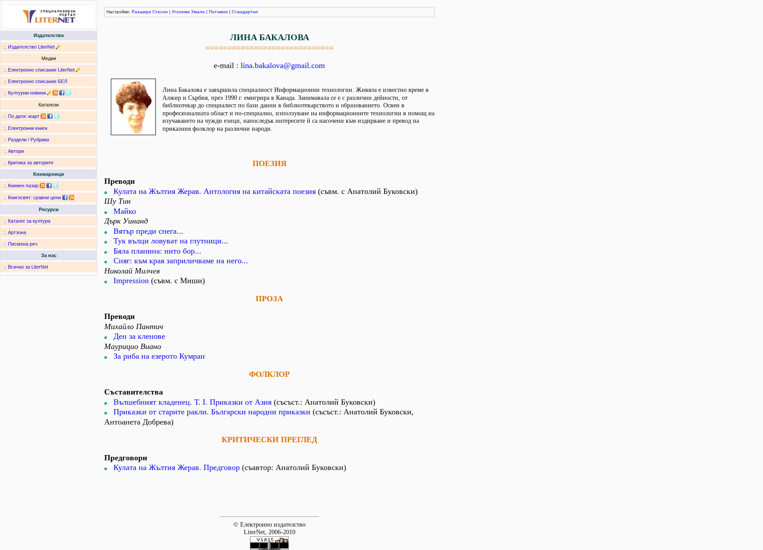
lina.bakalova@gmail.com (283, 65)
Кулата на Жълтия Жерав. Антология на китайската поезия (214, 191)
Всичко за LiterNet (28, 266)
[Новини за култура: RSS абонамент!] (55, 92)
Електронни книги (27, 128)
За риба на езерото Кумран (159, 356)
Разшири (141, 11)
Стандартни (245, 11)
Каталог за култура (29, 221)
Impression (131, 280)
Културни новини (27, 92)
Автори (16, 151)
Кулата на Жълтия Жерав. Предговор (176, 467)
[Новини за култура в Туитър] (68, 92)
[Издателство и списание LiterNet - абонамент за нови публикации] (43, 116)
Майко (124, 211)
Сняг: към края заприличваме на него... (180, 260)
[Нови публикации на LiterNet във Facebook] (50, 116)
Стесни (160, 11)
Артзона (17, 232)
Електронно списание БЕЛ (37, 81)
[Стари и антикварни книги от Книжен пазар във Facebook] (49, 185)
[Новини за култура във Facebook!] (61, 92)
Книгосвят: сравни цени (34, 197)
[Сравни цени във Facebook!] (65, 197)
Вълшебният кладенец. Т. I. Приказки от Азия (192, 402)
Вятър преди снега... (148, 231)
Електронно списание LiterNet (41, 69)
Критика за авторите (30, 162)
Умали (198, 11)
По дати (17, 116)
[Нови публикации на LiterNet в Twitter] (56, 116)
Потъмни (218, 11)
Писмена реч (23, 244)
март (33, 116)
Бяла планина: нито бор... (157, 251)
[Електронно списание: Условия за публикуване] (78, 69)
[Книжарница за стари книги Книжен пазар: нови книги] (42, 185)
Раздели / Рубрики (28, 139)
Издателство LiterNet (31, 46)
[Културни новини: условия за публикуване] (49, 92)
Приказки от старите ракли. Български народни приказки (211, 411)
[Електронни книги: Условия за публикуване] (58, 46)
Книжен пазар (23, 185)
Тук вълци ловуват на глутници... (170, 240)
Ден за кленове (139, 336)
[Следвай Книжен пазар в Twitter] (55, 185)
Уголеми (181, 11)
